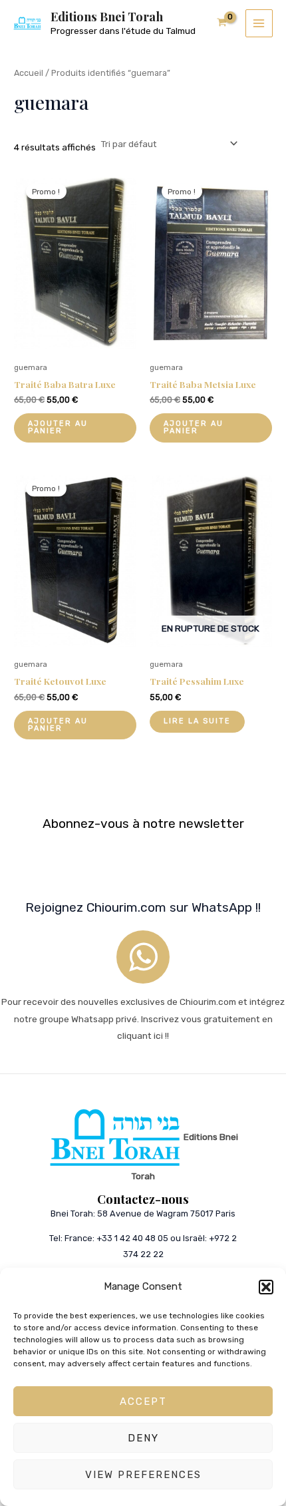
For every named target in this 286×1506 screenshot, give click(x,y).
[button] (266, 1287)
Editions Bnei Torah (107, 16)
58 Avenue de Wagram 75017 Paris (166, 1214)
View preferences (143, 1475)
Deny (143, 1438)
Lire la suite (197, 721)
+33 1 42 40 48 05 (132, 1238)
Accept (143, 1402)
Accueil (28, 73)
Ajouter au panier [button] (58, 427)
